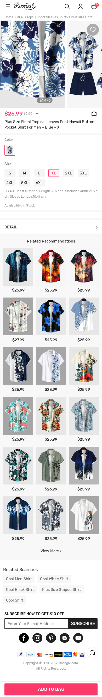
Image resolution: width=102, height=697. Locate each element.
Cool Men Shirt (19, 579)
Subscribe (83, 623)
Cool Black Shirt (20, 589)
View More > (51, 551)
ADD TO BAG (51, 689)
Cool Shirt (14, 600)
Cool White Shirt (54, 579)
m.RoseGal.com (28, 6)
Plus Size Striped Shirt (61, 589)
